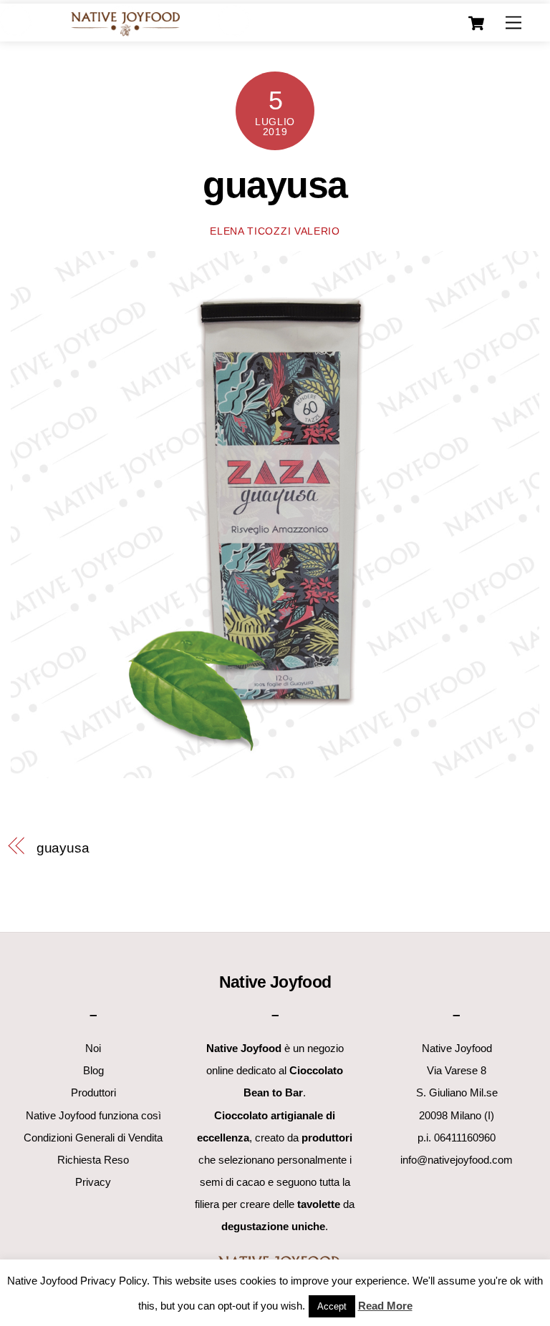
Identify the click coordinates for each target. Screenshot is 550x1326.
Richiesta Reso (93, 1160)
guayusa (275, 184)
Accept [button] (332, 1306)
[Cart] (476, 23)
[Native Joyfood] (125, 23)
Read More (385, 1306)
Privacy (93, 1182)
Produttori (93, 1092)
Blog (93, 1070)
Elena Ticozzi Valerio (274, 231)
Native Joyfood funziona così (93, 1115)
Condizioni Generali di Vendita (93, 1137)
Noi (93, 1048)
